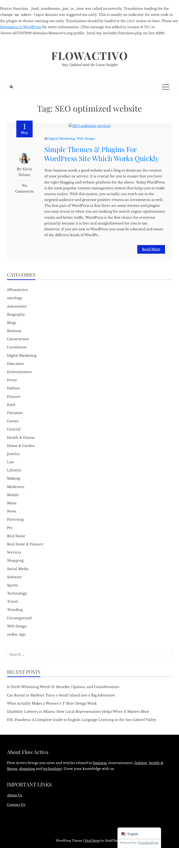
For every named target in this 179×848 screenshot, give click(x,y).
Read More (151, 249)
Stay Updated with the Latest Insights (90, 65)
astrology (14, 298)
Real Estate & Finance (25, 544)
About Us (14, 795)
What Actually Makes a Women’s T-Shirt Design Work (52, 703)
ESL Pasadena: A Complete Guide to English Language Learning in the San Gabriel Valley (81, 720)
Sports (12, 585)
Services (14, 552)
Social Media (18, 569)
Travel (12, 601)
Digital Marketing (61, 139)
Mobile (13, 495)
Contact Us (16, 805)
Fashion (13, 388)
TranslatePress (148, 843)
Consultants (17, 347)
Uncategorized (19, 618)
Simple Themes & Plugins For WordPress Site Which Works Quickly (101, 154)
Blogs (11, 323)
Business (14, 331)
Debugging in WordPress (20, 27)
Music (12, 503)
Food (11, 405)
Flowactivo (89, 55)
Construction (18, 339)
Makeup (14, 478)
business (100, 763)
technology (52, 769)
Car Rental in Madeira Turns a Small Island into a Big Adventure (61, 695)
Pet (9, 528)
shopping (27, 769)
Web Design (86, 139)
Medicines (15, 487)
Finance (14, 397)
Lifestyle (14, 470)
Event (12, 380)
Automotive (17, 306)
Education (15, 364)
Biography (16, 314)
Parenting (15, 519)
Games (12, 421)
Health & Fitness (20, 438)
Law (10, 462)
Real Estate (16, 536)
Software (14, 577)
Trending (15, 610)
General (14, 429)
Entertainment (19, 372)
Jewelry (13, 454)
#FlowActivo (17, 290)
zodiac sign (16, 634)
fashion (140, 763)
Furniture (15, 413)
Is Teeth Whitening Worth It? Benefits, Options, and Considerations (63, 687)
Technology (17, 593)
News (11, 511)
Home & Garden (21, 446)
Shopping (15, 560)
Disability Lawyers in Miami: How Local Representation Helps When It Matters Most (78, 712)
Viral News (92, 840)
